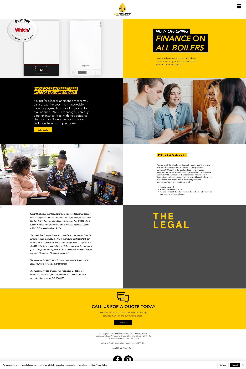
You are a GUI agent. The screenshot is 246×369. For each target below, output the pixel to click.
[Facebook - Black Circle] (117, 359)
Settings (223, 365)
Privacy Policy (101, 365)
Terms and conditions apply (179, 182)
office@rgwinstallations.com (119, 343)
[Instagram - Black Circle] (128, 359)
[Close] (242, 365)
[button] (239, 6)
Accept (235, 365)
